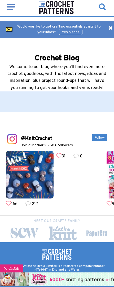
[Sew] (25, 233)
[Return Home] (56, 13)
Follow (99, 137)
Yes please (71, 32)
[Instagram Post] (30, 174)
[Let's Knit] (63, 233)
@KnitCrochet (36, 138)
